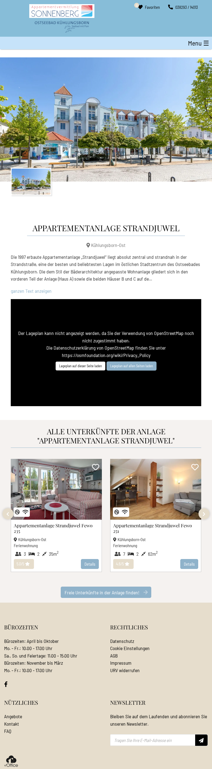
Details (89, 564)
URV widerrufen (125, 670)
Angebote (13, 716)
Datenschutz (122, 641)
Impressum (120, 663)
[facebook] (6, 684)
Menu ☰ (198, 43)
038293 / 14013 (186, 7)
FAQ (7, 731)
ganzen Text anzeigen (31, 291)
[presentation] (8, 513)
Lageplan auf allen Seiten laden (131, 366)
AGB (114, 656)
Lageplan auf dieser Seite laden (80, 366)
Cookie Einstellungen (130, 648)
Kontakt (11, 724)
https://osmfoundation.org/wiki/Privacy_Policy (106, 355)
